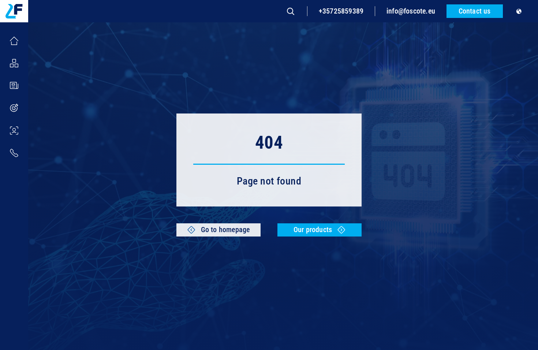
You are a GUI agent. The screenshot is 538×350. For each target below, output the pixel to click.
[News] (14, 85)
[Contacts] (14, 153)
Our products (313, 230)
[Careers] (14, 108)
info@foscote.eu (410, 11)
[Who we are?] (14, 130)
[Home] (14, 41)
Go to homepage (225, 230)
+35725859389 (341, 11)
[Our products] (14, 63)
